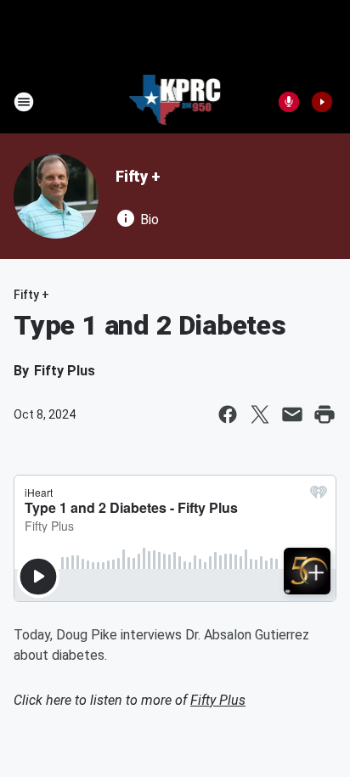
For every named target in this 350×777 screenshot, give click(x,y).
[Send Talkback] (289, 102)
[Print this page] (324, 414)
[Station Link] (175, 102)
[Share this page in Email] (292, 414)
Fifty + (138, 176)
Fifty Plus (218, 700)
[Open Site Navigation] (24, 102)
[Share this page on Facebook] (228, 414)
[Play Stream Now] (322, 102)
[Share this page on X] (260, 414)
